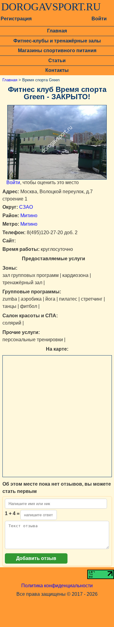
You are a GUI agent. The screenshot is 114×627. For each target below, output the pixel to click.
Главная (57, 30)
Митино (28, 215)
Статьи (57, 60)
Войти (99, 18)
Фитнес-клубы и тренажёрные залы (57, 40)
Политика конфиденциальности (57, 585)
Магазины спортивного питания (57, 50)
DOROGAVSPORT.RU (51, 7)
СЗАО (26, 207)
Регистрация (16, 18)
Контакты (57, 70)
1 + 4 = (12, 513)
